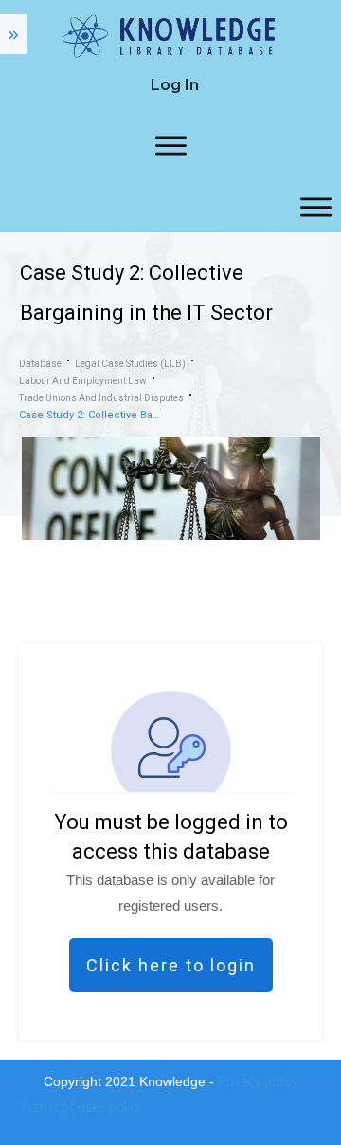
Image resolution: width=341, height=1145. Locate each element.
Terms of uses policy (81, 1107)
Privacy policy (258, 1081)
